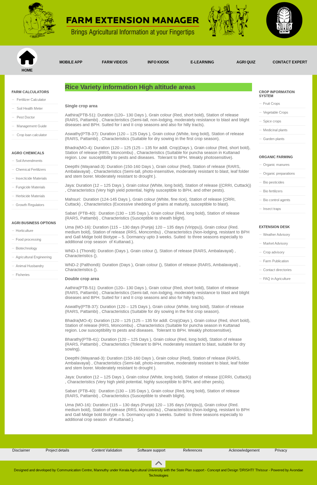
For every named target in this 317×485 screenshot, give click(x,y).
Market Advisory (275, 243)
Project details (57, 450)
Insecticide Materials (31, 178)
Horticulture (24, 231)
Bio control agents (276, 200)
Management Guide (31, 126)
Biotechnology (26, 248)
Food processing (28, 239)
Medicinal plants (275, 130)
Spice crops (272, 121)
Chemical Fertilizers (31, 169)
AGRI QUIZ (246, 62)
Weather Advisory (276, 234)
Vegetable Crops (275, 112)
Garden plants (274, 139)
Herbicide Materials (30, 196)
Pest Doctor (25, 117)
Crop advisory (274, 252)
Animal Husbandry (30, 266)
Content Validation (107, 450)
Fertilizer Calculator (31, 100)
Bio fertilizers (273, 191)
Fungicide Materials (30, 187)
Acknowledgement (244, 450)
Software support (151, 450)
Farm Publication (276, 261)
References (192, 450)
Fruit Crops (271, 103)
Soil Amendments (29, 161)
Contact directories (277, 270)
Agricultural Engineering (34, 257)
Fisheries (23, 275)
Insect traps (272, 209)
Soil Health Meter (29, 108)
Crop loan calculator (31, 135)
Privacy (281, 450)
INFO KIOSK (158, 62)
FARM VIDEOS (115, 62)
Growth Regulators (30, 205)
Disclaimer (21, 450)
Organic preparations (279, 173)
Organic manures (276, 165)
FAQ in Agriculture (277, 279)
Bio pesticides (273, 182)
